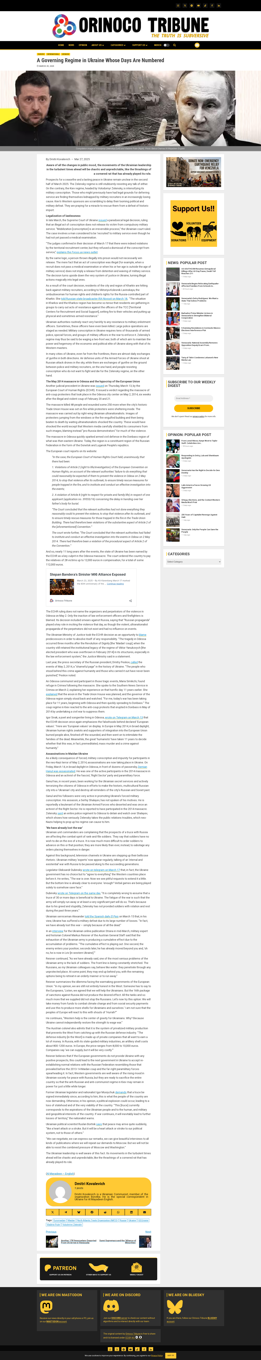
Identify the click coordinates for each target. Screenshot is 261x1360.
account (56, 1321)
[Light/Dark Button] (167, 45)
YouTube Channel (192, 45)
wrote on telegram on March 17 (101, 869)
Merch (157, 45)
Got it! (171, 1356)
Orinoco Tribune (133, 1334)
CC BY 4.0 (130, 1337)
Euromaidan (59, 1220)
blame (142, 634)
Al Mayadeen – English (60, 1173)
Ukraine (132, 1220)
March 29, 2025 (46, 66)
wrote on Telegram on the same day (79, 893)
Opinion (83, 45)
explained (51, 694)
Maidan (71, 1220)
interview (57, 931)
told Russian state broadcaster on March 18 (94, 298)
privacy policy (198, 416)
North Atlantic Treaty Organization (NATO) (97, 1220)
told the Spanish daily (102, 916)
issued (102, 220)
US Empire (143, 1220)
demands (121, 1092)
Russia (123, 1220)
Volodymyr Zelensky (72, 1224)
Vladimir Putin (53, 1224)
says (99, 1124)
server (119, 1318)
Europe (41, 54)
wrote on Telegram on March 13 (124, 717)
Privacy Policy (157, 1355)
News (71, 45)
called (134, 662)
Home (61, 45)
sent (60, 813)
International (53, 54)
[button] (174, 45)
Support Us (138, 45)
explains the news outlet (77, 252)
